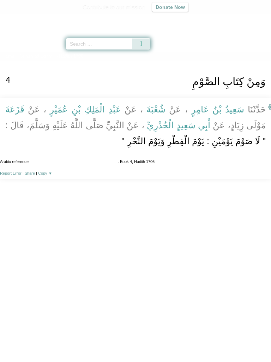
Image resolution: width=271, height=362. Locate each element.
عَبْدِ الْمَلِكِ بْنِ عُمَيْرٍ (85, 109)
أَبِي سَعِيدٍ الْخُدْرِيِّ (178, 125)
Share (30, 173)
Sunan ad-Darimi (37, 56)
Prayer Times (221, 20)
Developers (143, 341)
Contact (171, 341)
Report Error (11, 173)
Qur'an (167, 20)
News (93, 341)
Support (115, 341)
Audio (250, 20)
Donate (195, 341)
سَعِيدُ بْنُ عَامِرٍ (218, 109)
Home (8, 56)
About (74, 341)
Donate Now (170, 7)
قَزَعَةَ (16, 109)
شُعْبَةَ (156, 109)
